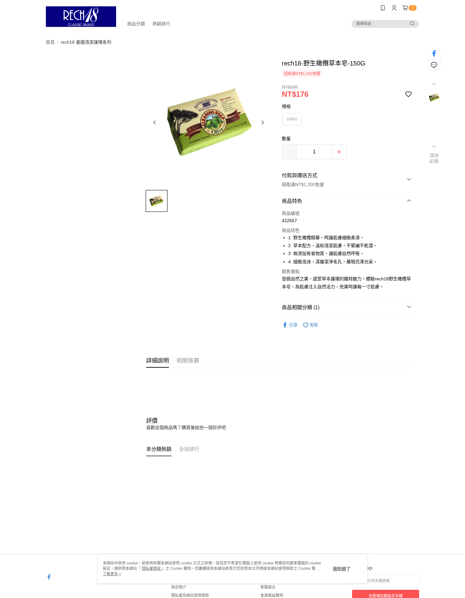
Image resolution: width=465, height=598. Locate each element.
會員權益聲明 (271, 595)
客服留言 (268, 587)
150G (292, 118)
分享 (293, 324)
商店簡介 (178, 587)
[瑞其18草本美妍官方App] (81, 16)
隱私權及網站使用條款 (190, 595)
